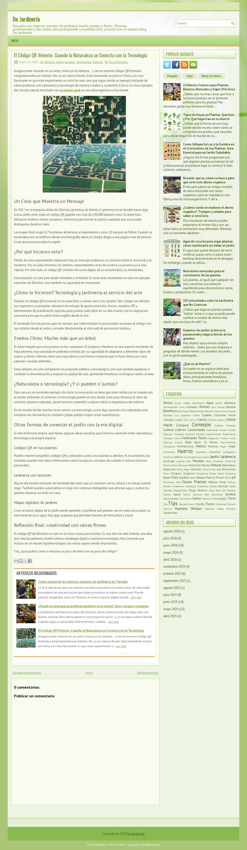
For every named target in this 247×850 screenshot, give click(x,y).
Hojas (232, 446)
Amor (182, 407)
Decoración (212, 430)
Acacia (177, 403)
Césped (178, 419)
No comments (118, 62)
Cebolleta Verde (225, 415)
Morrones (183, 465)
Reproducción (180, 490)
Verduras (209, 508)
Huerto (185, 451)
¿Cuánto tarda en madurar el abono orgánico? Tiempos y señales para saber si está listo (208, 212)
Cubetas (219, 425)
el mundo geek (70, 90)
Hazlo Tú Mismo (206, 442)
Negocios (169, 469)
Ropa (211, 490)
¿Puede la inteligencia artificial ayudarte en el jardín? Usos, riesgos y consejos (93, 606)
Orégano (176, 473)
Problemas (178, 486)
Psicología (190, 486)
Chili (186, 419)
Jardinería (228, 456)
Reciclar (223, 486)
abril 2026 (170, 559)
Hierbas (201, 446)
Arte (213, 407)
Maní (209, 461)
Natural (216, 465)
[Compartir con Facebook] (29, 560)
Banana (231, 407)
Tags (189, 76)
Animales (192, 407)
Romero (202, 490)
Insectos (214, 452)
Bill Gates (183, 411)
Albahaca (230, 403)
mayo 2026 (170, 552)
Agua (209, 403)
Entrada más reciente (27, 672)
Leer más (136, 597)
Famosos (168, 438)
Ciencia (202, 420)
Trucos (210, 504)
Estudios (200, 434)
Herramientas (228, 442)
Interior (178, 457)
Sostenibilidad (170, 498)
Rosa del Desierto (226, 490)
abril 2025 (170, 616)
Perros (228, 477)
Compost (182, 425)
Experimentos (213, 434)
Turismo (97, 62)
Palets (220, 473)
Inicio (15, 40)
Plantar (187, 482)
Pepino (210, 477)
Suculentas (185, 498)
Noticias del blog (212, 469)
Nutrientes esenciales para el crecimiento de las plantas (203, 273)
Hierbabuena (185, 446)
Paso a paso (180, 477)
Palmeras (230, 473)
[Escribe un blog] (20, 560)
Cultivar (168, 430)
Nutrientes (229, 469)
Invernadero (190, 457)
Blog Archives (211, 76)
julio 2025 (170, 595)
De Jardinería (26, 18)
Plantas (200, 481)
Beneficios (170, 411)
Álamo (218, 403)
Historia (213, 446)
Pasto (192, 477)
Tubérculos (220, 504)
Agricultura (198, 403)
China (59, 62)
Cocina (221, 419)
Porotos (167, 486)
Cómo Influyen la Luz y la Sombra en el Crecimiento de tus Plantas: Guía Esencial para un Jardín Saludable (208, 148)
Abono (167, 403)
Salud (177, 494)
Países (212, 473)
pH (234, 477)
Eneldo (232, 430)
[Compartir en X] (25, 560)
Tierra (231, 498)
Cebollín (168, 419)
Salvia (186, 494)
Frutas (232, 438)
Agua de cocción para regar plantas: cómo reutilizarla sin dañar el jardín (208, 243)
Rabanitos (203, 486)
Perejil (220, 477)
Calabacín (185, 415)
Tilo (165, 504)
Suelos (197, 498)
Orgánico (189, 473)
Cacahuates (220, 411)
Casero (207, 415)
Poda (223, 482)
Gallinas (167, 442)
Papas (167, 477)
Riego (192, 490)
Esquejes (179, 434)
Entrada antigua (147, 672)
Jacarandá (203, 457)
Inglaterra (201, 452)
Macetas (198, 461)
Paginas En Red (105, 844)
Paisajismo (202, 473)
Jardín (214, 456)
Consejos (201, 424)
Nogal (187, 469)
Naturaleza (229, 465)
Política (231, 482)
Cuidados (231, 425)
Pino (178, 482)
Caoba (196, 415)
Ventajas (196, 509)
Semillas (197, 494)
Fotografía (213, 438)
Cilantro (212, 419)
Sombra (230, 494)
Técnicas (207, 498)
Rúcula (167, 494)
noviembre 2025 (174, 566)
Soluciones (217, 494)
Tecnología (83, 62)
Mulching (195, 465)
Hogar (223, 446)
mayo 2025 (170, 609)
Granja (178, 442)
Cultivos (180, 430)
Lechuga (168, 461)
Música (205, 465)
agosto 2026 (171, 531)
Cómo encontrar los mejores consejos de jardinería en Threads (83, 582)
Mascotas (218, 461)
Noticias (196, 469)
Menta (167, 465)
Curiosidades (196, 430)
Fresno (223, 438)
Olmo (166, 473)
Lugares (70, 62)
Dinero (223, 430)
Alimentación (170, 407)
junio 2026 (170, 545)
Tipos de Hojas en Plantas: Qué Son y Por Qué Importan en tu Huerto (208, 117)
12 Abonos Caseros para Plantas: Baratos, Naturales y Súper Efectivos (209, 87)
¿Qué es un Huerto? (197, 364)
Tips (173, 503)
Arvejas (221, 407)
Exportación (229, 434)
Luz (188, 461)
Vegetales (181, 509)
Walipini (231, 508)
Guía (188, 442)
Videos (220, 508)
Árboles (50, 62)
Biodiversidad (197, 411)
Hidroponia (169, 446)
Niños (180, 469)
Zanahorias (170, 512)
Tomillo (200, 504)
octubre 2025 (172, 573)
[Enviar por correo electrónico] (16, 560)
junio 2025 (170, 602)
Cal (176, 415)
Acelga (186, 403)
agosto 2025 (171, 588)
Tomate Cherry (187, 504)
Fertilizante (189, 438)
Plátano (213, 482)
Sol (207, 494)
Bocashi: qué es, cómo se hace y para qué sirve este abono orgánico (208, 180)
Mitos (174, 465)
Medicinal (230, 461)
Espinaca (168, 434)
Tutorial (167, 508)
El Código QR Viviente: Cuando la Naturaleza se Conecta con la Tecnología (80, 55)
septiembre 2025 (174, 581)
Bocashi (209, 411)
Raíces (213, 486)
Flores (202, 438)
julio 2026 (170, 538)
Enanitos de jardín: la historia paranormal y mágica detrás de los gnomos (207, 334)
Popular (172, 76)
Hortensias (169, 452)
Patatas (200, 477)
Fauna (177, 438)
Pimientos (168, 482)
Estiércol (189, 434)
